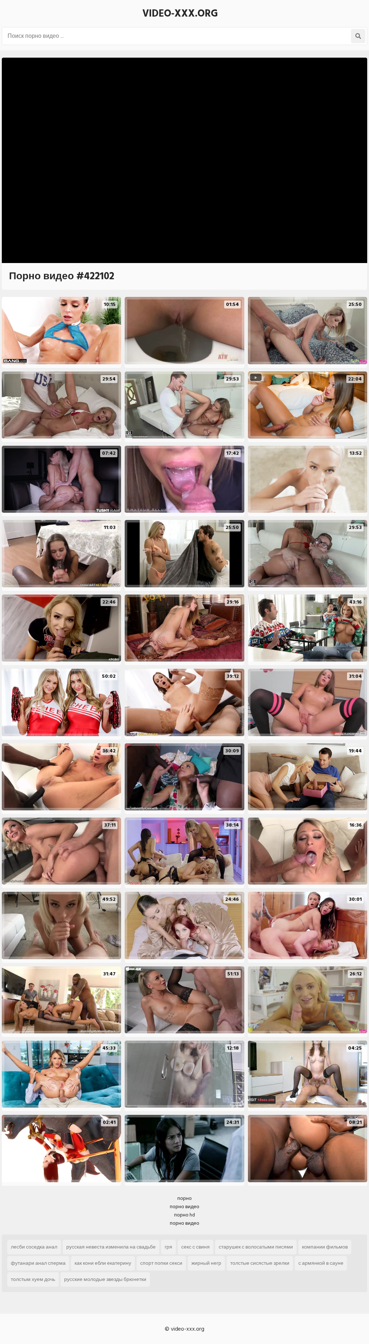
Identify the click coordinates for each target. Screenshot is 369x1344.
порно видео (184, 1206)
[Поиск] (358, 36)
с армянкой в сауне (320, 1263)
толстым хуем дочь (33, 1279)
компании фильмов (325, 1247)
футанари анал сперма (38, 1263)
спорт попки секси (161, 1263)
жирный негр (206, 1263)
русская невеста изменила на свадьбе (111, 1247)
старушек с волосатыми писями (256, 1247)
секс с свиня (195, 1247)
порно (184, 1198)
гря (168, 1247)
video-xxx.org (180, 13)
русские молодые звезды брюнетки (105, 1279)
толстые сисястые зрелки (259, 1263)
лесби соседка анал (34, 1247)
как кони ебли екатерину (103, 1263)
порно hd (184, 1215)
